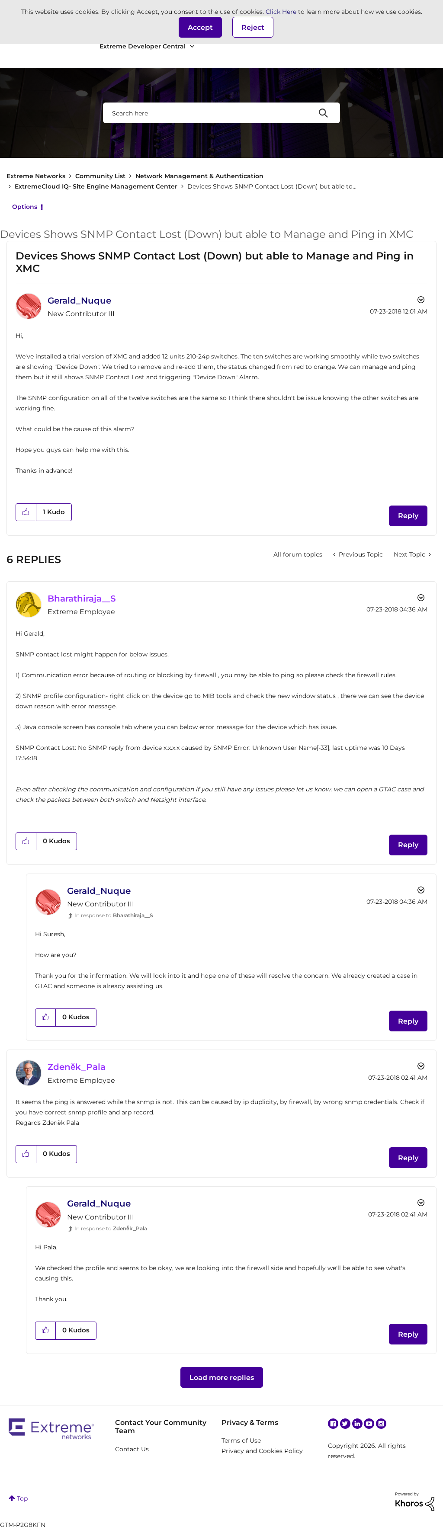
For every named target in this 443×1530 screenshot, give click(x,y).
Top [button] (22, 1498)
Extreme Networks (35, 176)
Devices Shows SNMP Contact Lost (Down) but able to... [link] (271, 186)
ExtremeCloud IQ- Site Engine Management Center (96, 186)
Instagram (381, 1423)
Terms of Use (241, 1440)
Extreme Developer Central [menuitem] (143, 46)
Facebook (333, 1423)
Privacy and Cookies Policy (262, 1451)
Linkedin (357, 1423)
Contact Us (132, 1449)
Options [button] (24, 207)
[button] (200, 27)
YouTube (369, 1423)
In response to (113, 915)
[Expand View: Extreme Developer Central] (192, 46)
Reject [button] (252, 27)
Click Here (281, 12)
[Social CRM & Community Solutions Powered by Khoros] (414, 1501)
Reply (408, 516)
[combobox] (221, 112)
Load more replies (221, 1377)
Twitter (345, 1423)
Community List (100, 176)
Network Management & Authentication (199, 176)
